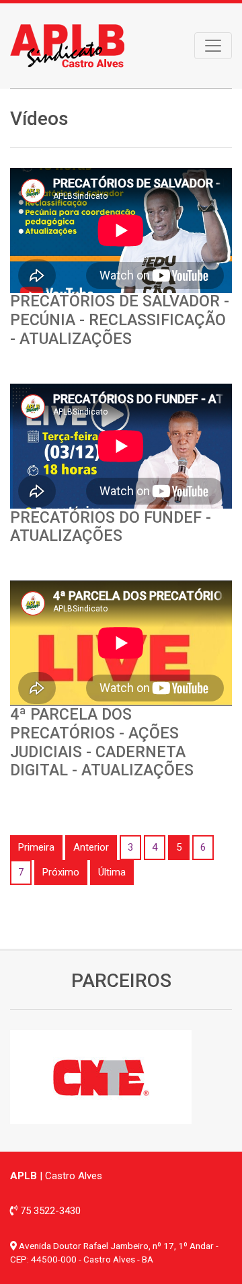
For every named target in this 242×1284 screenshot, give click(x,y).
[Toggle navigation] (213, 45)
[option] (121, 1077)
